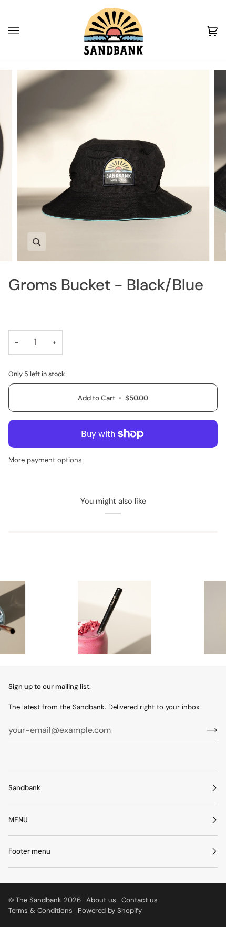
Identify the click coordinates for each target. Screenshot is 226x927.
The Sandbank (38, 900)
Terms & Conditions (40, 910)
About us (101, 900)
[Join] (204, 729)
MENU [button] (18, 819)
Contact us (139, 900)
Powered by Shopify (110, 910)
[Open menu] (24, 31)
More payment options (45, 459)
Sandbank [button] (24, 787)
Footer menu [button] (29, 851)
